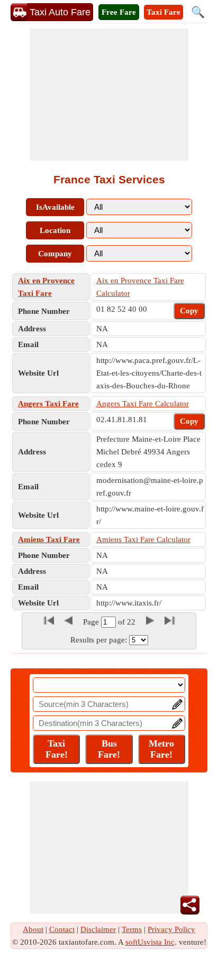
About (33, 929)
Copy (189, 310)
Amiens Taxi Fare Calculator (143, 539)
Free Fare (119, 12)
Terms (132, 929)
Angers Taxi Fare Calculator (142, 403)
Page (92, 622)
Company (55, 253)
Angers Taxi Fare (48, 403)
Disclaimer (98, 929)
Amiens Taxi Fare (49, 539)
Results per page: (98, 640)
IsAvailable (55, 207)
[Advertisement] (109, 95)
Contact (62, 929)
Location (55, 230)
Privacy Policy (171, 929)
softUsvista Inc (150, 942)
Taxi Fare (163, 12)
